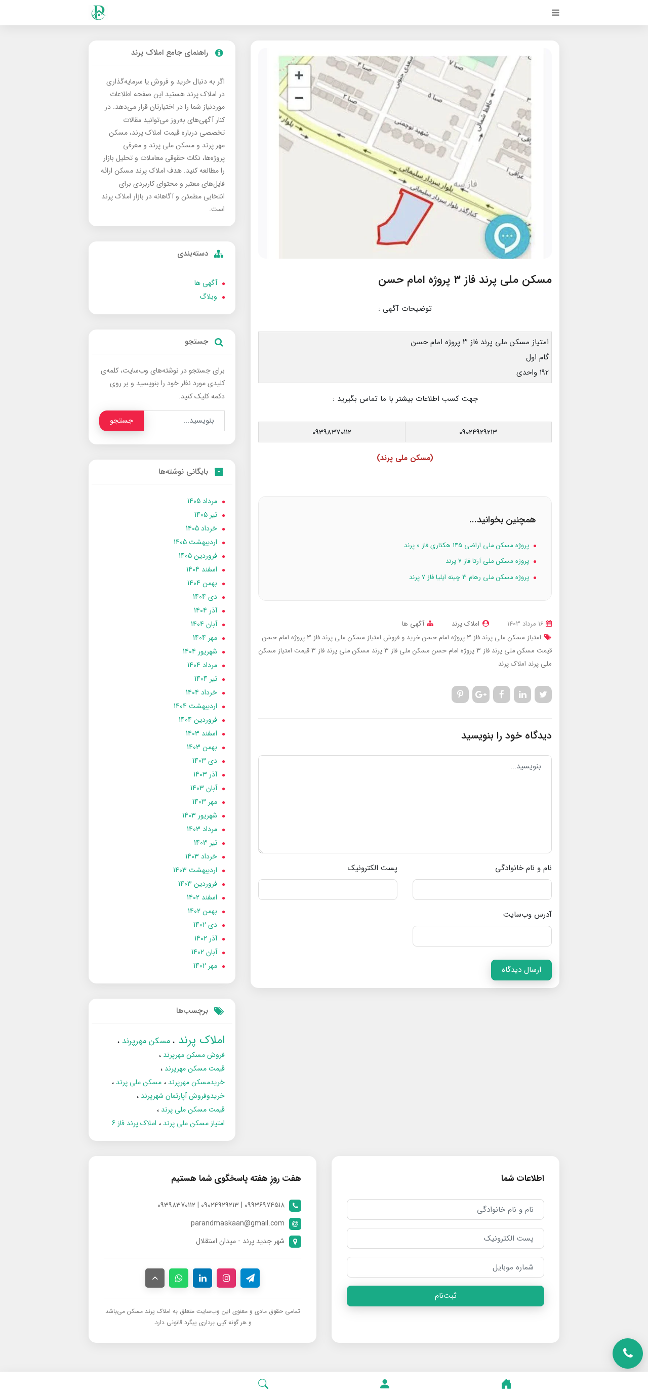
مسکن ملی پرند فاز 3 (339, 650)
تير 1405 (205, 514)
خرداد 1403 (201, 856)
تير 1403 (205, 842)
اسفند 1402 (202, 897)
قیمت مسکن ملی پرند (192, 1109)
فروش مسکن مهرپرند (193, 1054)
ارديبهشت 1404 (195, 706)
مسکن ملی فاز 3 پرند (400, 650)
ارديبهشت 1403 (195, 870)
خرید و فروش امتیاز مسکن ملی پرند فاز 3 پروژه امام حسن (341, 637)
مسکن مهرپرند (144, 1041)
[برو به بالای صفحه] (155, 1278)
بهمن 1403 (202, 747)
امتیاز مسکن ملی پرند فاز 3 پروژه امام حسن (480, 637)
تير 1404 (205, 678)
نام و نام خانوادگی (523, 868)
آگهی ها (413, 624)
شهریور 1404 (200, 651)
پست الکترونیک (372, 868)
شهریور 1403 (199, 815)
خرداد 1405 (201, 528)
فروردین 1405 (198, 555)
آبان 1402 (204, 952)
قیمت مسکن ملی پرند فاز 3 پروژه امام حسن (491, 650)
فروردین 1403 (197, 883)
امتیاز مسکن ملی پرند (193, 1123)
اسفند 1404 (201, 569)
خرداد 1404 (201, 692)
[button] (385, 1384)
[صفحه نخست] (506, 1384)
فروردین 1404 (198, 719)
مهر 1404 (205, 637)
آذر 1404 (205, 610)
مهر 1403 (204, 801)
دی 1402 (205, 924)
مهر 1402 (205, 965)
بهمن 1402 (202, 911)
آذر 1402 (205, 938)
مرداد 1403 (202, 829)
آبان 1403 (203, 788)
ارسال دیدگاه (521, 970)
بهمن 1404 (202, 583)
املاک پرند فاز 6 (134, 1123)
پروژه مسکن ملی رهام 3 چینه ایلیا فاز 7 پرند (470, 577)
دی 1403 (204, 760)
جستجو (121, 421)
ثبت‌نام (446, 1296)
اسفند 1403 (201, 733)
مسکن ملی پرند (137, 1082)
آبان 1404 (204, 624)
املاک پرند (512, 664)
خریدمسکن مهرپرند (195, 1082)
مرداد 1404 (202, 665)
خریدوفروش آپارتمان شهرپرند (182, 1095)
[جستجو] (263, 1384)
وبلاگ (208, 296)
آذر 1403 (205, 774)
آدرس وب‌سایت (527, 915)
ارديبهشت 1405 (195, 542)
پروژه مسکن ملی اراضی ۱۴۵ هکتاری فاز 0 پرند (467, 545)
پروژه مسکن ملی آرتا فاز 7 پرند (488, 561)
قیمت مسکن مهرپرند (194, 1068)
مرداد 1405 (202, 501)
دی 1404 (205, 596)
